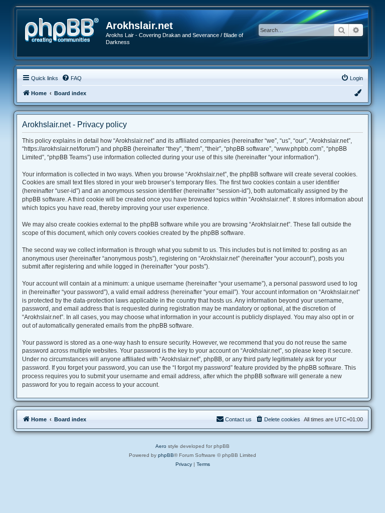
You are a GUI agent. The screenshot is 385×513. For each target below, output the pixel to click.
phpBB (166, 455)
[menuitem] (72, 78)
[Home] (65, 29)
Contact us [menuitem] (238, 419)
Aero (160, 446)
